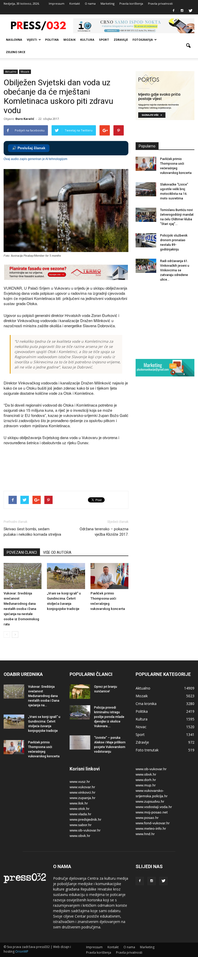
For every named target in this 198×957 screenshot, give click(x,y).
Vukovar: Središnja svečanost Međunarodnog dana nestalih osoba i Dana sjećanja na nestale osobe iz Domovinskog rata (21, 608)
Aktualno (10, 71)
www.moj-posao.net (152, 812)
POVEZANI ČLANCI (22, 552)
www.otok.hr (79, 809)
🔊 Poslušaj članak (28, 148)
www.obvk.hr (80, 836)
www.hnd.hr (145, 834)
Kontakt (74, 3)
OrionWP (21, 951)
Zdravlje (121, 39)
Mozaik (69, 39)
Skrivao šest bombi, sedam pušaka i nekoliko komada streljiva (32, 532)
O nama (90, 3)
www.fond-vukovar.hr (153, 823)
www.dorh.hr (146, 780)
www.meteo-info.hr (151, 828)
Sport (104, 39)
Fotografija (143, 39)
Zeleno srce (15, 52)
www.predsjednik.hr (85, 819)
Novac (141, 726)
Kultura (87, 39)
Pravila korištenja (131, 3)
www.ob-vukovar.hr (85, 830)
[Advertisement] (97, 468)
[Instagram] (182, 10)
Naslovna (14, 39)
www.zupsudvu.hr (150, 801)
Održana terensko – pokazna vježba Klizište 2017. (104, 532)
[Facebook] (173, 10)
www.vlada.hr (80, 814)
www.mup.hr (146, 785)
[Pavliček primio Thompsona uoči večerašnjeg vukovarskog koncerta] (109, 576)
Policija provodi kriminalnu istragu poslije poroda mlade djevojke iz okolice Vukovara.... (109, 717)
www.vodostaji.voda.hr (154, 807)
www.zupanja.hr (82, 798)
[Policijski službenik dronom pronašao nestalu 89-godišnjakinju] (146, 240)
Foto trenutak (147, 750)
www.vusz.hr (80, 781)
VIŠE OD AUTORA (57, 552)
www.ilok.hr (79, 803)
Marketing (107, 3)
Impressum (56, 3)
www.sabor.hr (81, 825)
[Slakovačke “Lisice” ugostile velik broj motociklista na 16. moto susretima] (146, 189)
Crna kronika (146, 703)
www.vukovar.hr (82, 787)
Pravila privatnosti (160, 3)
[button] (188, 46)
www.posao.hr (147, 818)
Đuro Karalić (24, 119)
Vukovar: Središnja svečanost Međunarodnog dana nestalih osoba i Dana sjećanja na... (43, 696)
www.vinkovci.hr (82, 792)
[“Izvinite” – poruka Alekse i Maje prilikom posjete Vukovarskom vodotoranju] (80, 742)
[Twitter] (190, 10)
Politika (52, 39)
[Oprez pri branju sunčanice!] (80, 691)
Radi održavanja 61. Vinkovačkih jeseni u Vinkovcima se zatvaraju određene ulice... (174, 270)
